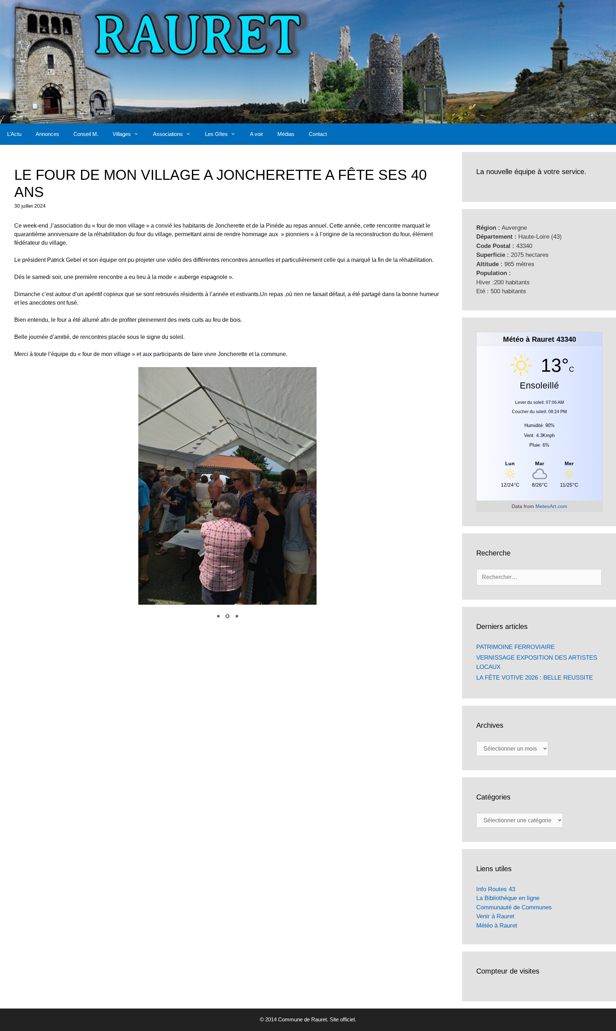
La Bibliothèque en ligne (507, 898)
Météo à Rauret (496, 925)
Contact (318, 134)
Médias (285, 134)
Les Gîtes (216, 134)
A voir (256, 134)
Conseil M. (85, 134)
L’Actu (14, 134)
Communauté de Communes (514, 907)
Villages (122, 134)
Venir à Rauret (495, 916)
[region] (227, 497)
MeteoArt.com (551, 506)
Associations (168, 134)
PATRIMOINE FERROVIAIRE (515, 647)
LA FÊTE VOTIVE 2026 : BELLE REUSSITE (534, 677)
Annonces (47, 134)
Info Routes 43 (495, 889)
